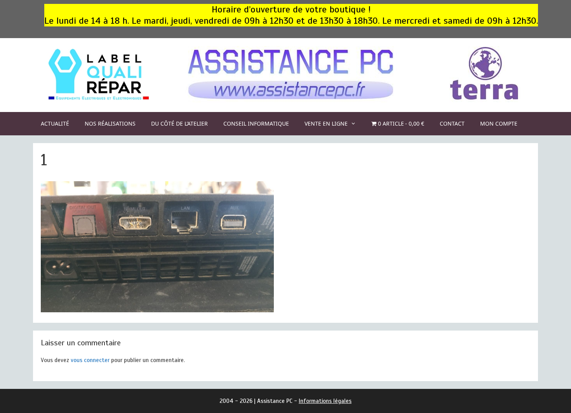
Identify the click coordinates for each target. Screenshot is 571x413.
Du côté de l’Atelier (179, 123)
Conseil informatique (256, 123)
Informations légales (325, 400)
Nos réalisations (110, 123)
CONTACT (452, 123)
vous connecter (90, 360)
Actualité (55, 123)
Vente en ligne (326, 123)
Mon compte (498, 123)
